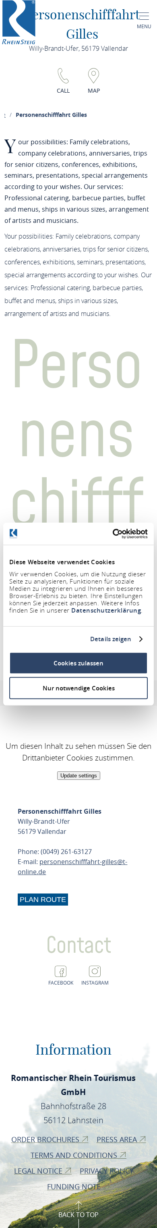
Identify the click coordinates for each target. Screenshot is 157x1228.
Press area (118, 1139)
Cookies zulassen (78, 663)
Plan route (43, 900)
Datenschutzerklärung (106, 610)
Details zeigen (110, 639)
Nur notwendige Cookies (79, 688)
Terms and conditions (75, 1155)
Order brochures (46, 1139)
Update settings (78, 776)
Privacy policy (108, 1171)
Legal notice (39, 1171)
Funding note (75, 1186)
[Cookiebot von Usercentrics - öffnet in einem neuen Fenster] (113, 533)
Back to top (78, 1214)
